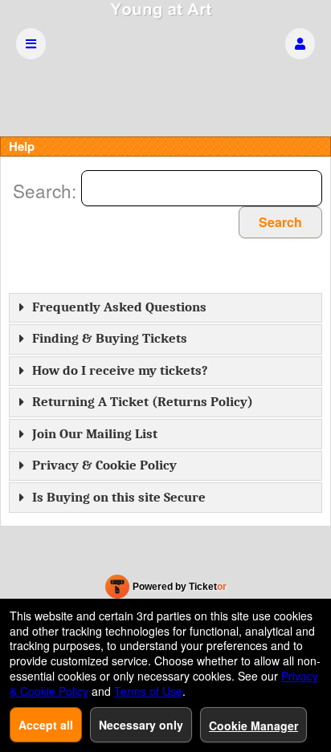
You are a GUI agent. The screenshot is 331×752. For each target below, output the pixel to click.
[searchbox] (201, 188)
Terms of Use (148, 691)
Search (280, 222)
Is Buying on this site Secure (119, 497)
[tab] (165, 308)
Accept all (45, 725)
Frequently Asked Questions (119, 307)
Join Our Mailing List (94, 433)
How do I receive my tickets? (120, 370)
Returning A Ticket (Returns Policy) (142, 401)
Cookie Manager (253, 725)
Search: (47, 190)
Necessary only (141, 725)
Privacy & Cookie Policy (104, 465)
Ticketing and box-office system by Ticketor (165, 590)
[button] (300, 43)
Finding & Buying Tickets (109, 338)
